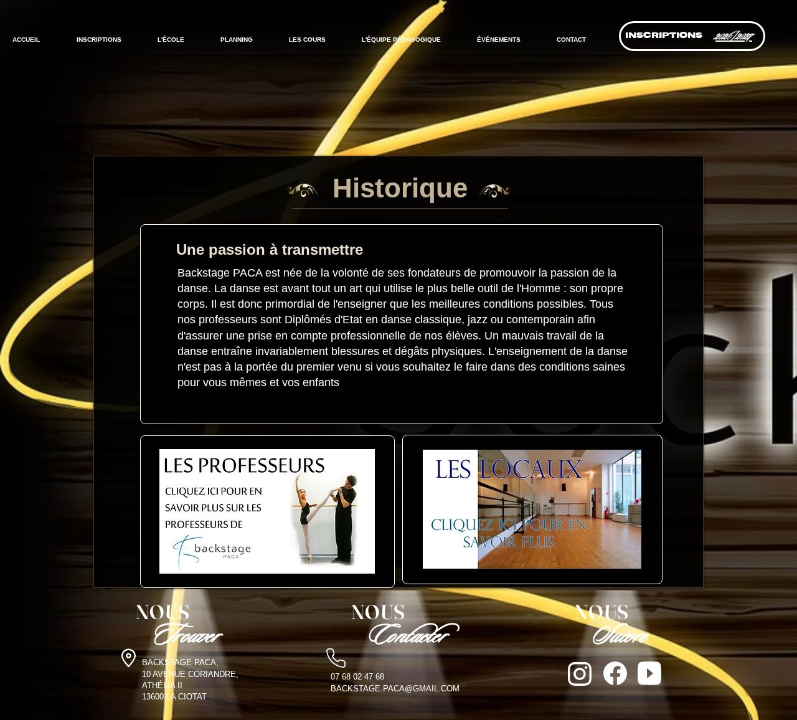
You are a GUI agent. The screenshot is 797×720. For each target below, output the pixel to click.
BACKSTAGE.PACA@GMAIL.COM (395, 688)
